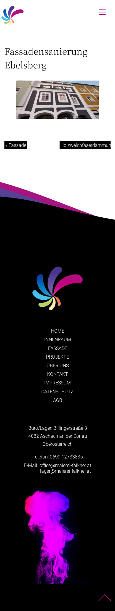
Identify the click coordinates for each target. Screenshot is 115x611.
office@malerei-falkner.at (65, 465)
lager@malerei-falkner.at (65, 471)
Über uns (58, 365)
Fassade (57, 348)
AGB (57, 400)
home (57, 331)
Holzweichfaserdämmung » (85, 145)
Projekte (57, 357)
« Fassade (15, 145)
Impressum (57, 383)
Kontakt (57, 374)
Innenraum (57, 339)
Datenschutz (57, 391)
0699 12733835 (66, 457)
